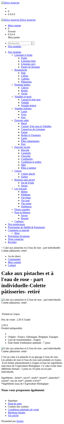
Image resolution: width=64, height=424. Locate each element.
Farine (24, 132)
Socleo (19, 421)
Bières (24, 191)
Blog (17, 233)
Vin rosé (25, 200)
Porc (23, 117)
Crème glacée (28, 173)
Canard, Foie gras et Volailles (36, 126)
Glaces (17, 170)
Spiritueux (26, 206)
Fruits (24, 58)
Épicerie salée (21, 120)
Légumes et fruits (23, 55)
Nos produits (14, 46)
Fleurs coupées (22, 209)
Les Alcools (20, 188)
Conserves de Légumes (33, 129)
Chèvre (25, 87)
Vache (24, 93)
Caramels (26, 153)
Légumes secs (28, 64)
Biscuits (25, 150)
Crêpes (24, 75)
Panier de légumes (30, 66)
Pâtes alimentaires (30, 141)
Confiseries (27, 159)
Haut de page (15, 403)
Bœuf (24, 123)
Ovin (23, 114)
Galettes (25, 78)
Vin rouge (26, 203)
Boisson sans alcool (24, 179)
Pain (23, 72)
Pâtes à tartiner (28, 167)
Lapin (24, 111)
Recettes (12, 242)
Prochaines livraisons (19, 236)
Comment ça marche (18, 230)
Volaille (25, 102)
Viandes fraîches (23, 108)
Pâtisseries (26, 81)
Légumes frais (28, 61)
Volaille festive (28, 105)
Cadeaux (19, 221)
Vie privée (13, 415)
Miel (23, 164)
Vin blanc (26, 197)
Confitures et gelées (31, 162)
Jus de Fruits (27, 182)
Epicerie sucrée (22, 147)
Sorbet (24, 176)
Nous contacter (15, 239)
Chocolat (25, 156)
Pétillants (25, 194)
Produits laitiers (22, 84)
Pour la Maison (22, 212)
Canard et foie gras (31, 99)
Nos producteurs (16, 224)
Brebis (24, 90)
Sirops (24, 185)
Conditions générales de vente (23, 409)
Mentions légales (16, 412)
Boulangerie (20, 69)
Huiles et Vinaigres (31, 135)
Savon (24, 215)
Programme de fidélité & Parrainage (26, 227)
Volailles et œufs (23, 96)
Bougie (25, 218)
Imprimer (12, 400)
